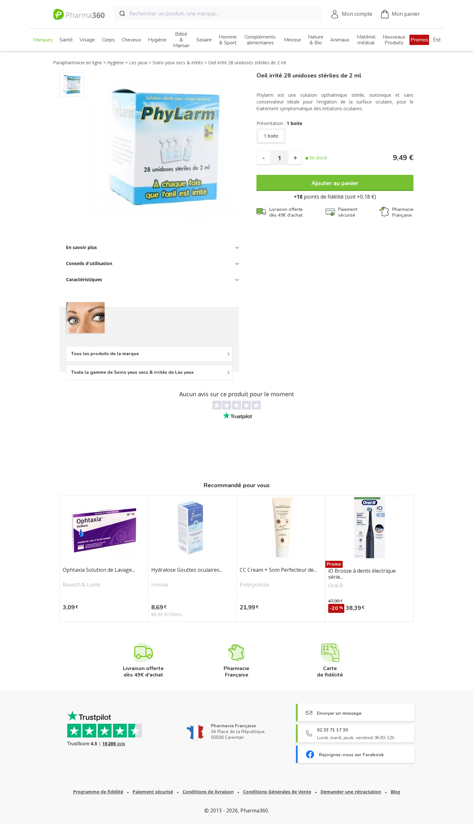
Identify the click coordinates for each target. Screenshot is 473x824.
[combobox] (217, 13)
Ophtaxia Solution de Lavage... (99, 570)
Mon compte (357, 13)
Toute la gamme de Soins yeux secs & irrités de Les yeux (132, 372)
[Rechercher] (121, 13)
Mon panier (406, 13)
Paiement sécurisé (153, 792)
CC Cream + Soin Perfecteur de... (278, 570)
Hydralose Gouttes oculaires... (186, 570)
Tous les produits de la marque (105, 354)
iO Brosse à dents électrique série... (362, 574)
